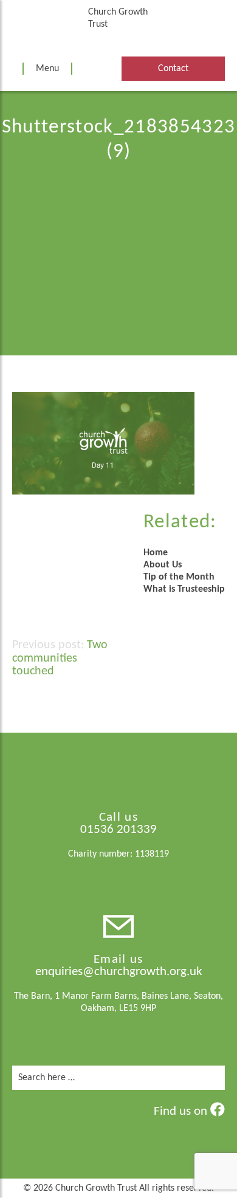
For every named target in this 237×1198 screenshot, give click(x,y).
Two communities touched (60, 658)
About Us (162, 565)
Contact (173, 69)
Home (155, 553)
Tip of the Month (179, 577)
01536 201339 (118, 829)
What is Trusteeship (184, 589)
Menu (47, 69)
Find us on (182, 1111)
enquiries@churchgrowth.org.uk (118, 971)
